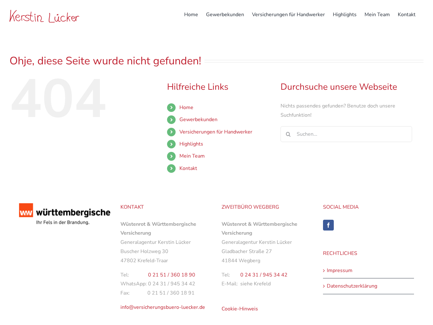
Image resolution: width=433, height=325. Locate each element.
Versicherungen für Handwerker (215, 131)
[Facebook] (328, 225)
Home (186, 107)
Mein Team (192, 156)
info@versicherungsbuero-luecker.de (162, 307)
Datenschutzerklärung (352, 286)
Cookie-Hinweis (240, 308)
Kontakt (188, 168)
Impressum (339, 270)
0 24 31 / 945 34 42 (264, 274)
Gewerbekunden (198, 119)
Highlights (191, 143)
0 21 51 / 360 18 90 (171, 274)
